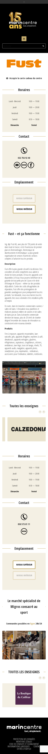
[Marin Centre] (24, 20)
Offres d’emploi (24, 749)
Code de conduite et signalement (24, 744)
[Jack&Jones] (24, 695)
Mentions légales (24, 741)
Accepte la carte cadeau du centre (25, 78)
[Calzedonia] (24, 429)
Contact (37, 746)
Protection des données (24, 739)
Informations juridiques (18, 746)
